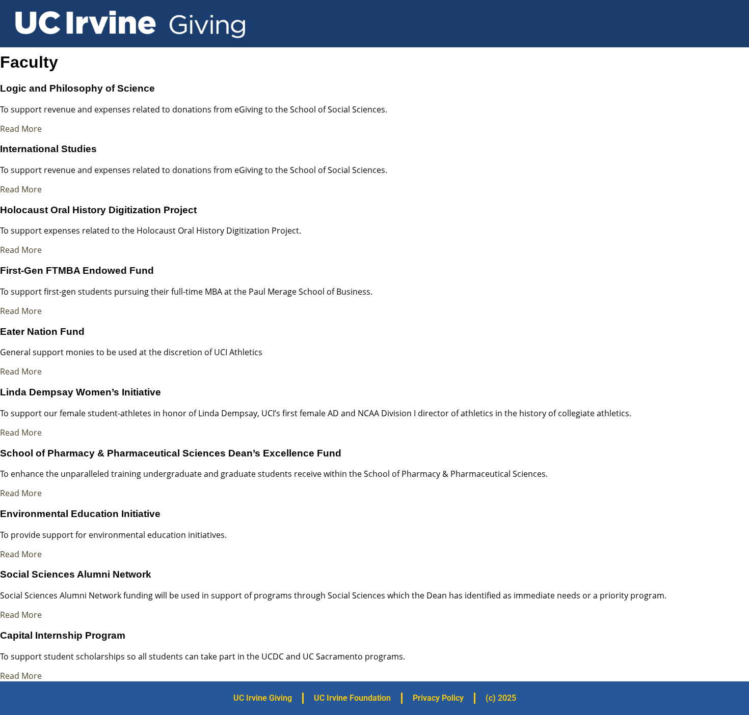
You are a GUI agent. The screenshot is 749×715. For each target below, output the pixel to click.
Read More (21, 128)
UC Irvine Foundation (352, 698)
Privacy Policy (438, 698)
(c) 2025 (501, 698)
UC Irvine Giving (262, 698)
